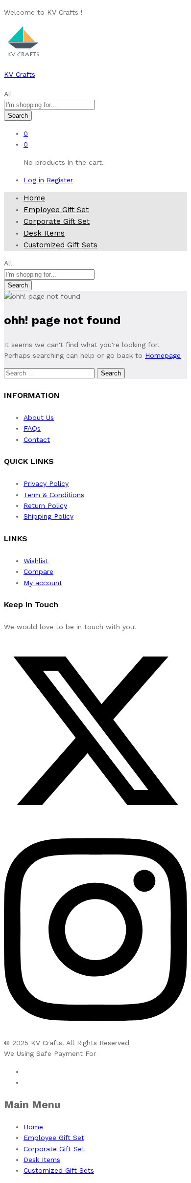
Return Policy (45, 505)
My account (43, 583)
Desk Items (44, 233)
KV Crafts (19, 74)
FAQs (32, 428)
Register (60, 180)
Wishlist (36, 561)
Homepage (163, 355)
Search (18, 115)
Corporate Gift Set (57, 221)
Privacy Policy (46, 483)
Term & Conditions (54, 495)
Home (34, 198)
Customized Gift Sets (60, 245)
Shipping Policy (48, 516)
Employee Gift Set (56, 209)
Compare (38, 571)
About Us (39, 417)
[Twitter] (95, 820)
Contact (37, 439)
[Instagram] (95, 1031)
